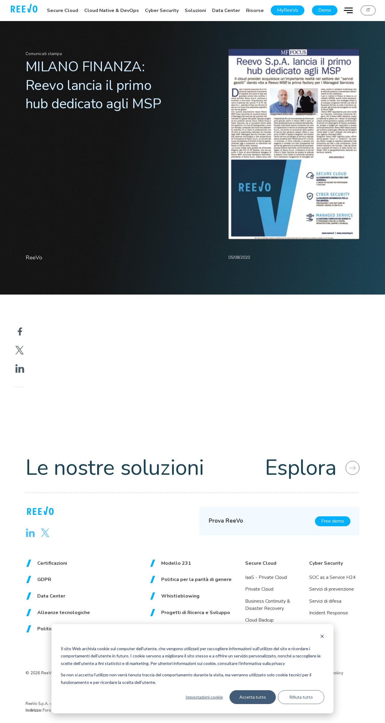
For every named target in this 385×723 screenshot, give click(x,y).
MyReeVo (287, 10)
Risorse (255, 10)
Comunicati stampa (44, 54)
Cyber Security (162, 10)
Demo (324, 10)
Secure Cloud (62, 10)
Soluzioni (195, 10)
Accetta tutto (252, 697)
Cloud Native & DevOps (111, 10)
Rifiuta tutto (301, 697)
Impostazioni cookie (204, 697)
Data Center (226, 10)
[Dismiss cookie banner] (322, 637)
